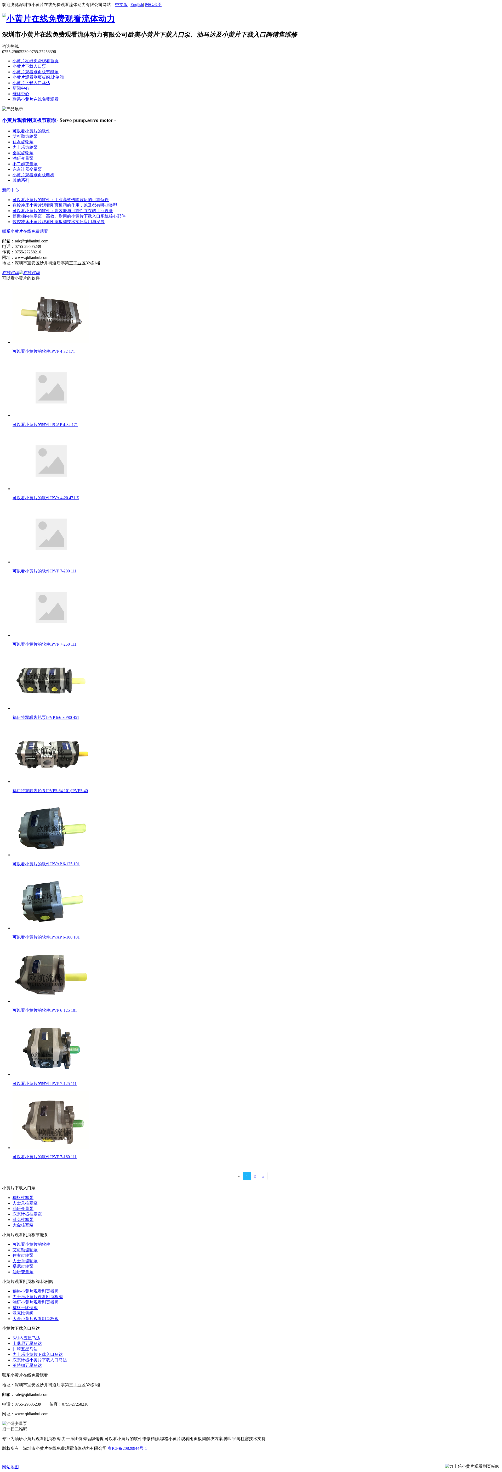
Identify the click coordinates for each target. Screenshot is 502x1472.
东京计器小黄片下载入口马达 (40, 1360)
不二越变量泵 (25, 164)
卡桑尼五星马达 (27, 1343)
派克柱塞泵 (23, 1219)
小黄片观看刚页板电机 (33, 175)
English (136, 4)
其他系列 (21, 180)
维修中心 (21, 94)
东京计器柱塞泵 (27, 1214)
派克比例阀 (23, 1313)
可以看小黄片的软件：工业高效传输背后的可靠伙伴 (61, 199)
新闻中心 (21, 88)
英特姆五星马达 (27, 1365)
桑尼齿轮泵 (23, 153)
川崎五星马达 (25, 1349)
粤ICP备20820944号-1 (127, 1448)
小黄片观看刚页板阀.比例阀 (38, 77)
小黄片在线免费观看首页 (36, 61)
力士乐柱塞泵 (25, 1203)
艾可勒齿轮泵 (25, 136)
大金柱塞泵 (23, 1225)
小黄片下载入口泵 (29, 66)
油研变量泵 (23, 158)
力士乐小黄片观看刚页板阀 (38, 1296)
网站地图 (153, 4)
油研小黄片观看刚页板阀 (36, 1302)
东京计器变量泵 (27, 169)
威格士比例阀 (25, 1307)
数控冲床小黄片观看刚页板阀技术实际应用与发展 (59, 221)
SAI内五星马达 (26, 1338)
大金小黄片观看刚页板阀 (36, 1318)
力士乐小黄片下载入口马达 (38, 1354)
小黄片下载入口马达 (31, 83)
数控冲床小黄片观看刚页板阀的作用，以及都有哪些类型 (65, 205)
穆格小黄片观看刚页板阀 (36, 1291)
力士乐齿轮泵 (25, 147)
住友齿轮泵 (23, 142)
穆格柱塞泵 (23, 1197)
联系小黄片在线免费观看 (36, 99)
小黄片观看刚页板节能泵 (36, 72)
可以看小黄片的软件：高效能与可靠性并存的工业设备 (63, 210)
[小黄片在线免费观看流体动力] (58, 18)
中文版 (121, 4)
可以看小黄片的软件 (31, 131)
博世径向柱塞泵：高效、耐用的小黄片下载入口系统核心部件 (69, 216)
